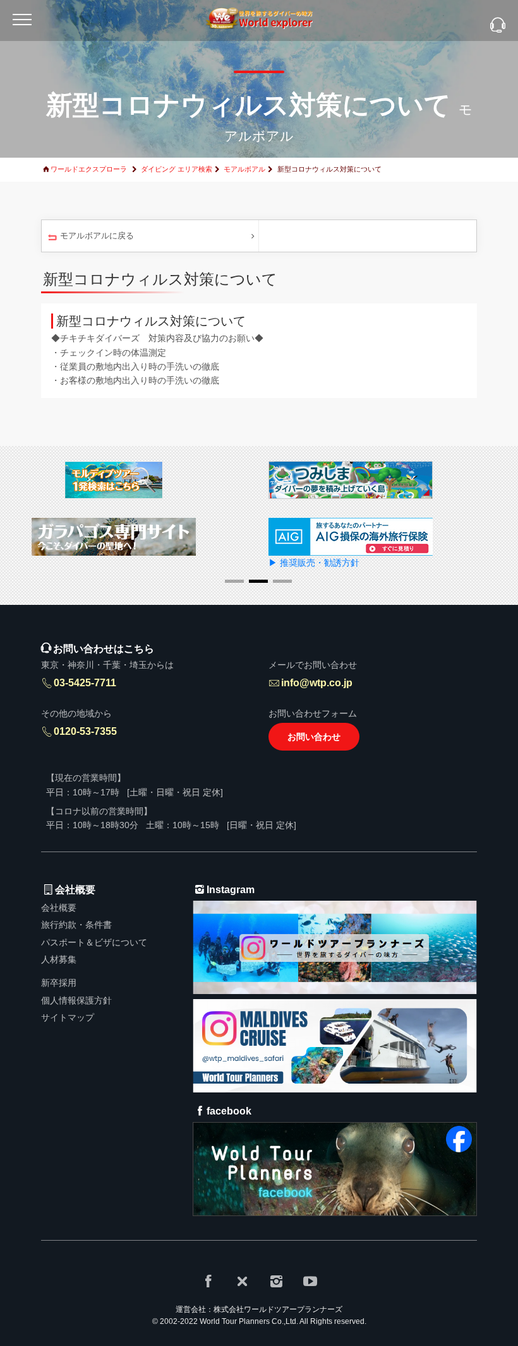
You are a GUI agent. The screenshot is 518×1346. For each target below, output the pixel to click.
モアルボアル (244, 169)
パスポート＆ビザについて (94, 942)
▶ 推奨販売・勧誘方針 (313, 563)
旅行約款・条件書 (76, 925)
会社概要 (58, 908)
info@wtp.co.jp (316, 682)
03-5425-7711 (85, 682)
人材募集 (58, 959)
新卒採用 (58, 983)
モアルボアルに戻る (97, 235)
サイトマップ (67, 1017)
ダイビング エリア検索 (176, 169)
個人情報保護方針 (76, 1000)
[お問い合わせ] (497, 26)
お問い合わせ (313, 737)
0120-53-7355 (85, 731)
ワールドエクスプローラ (89, 169)
